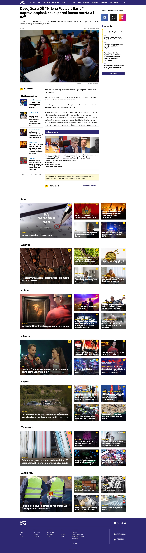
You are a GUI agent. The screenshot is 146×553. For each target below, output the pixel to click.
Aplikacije (75, 538)
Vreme (62, 536)
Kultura (36, 534)
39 (25, 130)
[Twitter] (113, 17)
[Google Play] (119, 534)
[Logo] (22, 2)
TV (61, 532)
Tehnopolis (50, 532)
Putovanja (37, 532)
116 (25, 112)
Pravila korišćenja (77, 534)
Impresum (74, 532)
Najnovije (32, 2)
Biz (21, 534)
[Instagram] (122, 17)
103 (25, 100)
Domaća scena (106, 366)
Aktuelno (25, 275)
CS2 (23, 366)
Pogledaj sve (113, 73)
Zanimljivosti (79, 505)
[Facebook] (104, 17)
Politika (32, 158)
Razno (24, 232)
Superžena (37, 536)
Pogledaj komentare (89, 185)
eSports (49, 530)
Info (21, 530)
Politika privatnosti (78, 536)
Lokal (48, 536)
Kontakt (74, 543)
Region (104, 230)
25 (25, 142)
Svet (76, 230)
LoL (76, 350)
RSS (73, 541)
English (24, 412)
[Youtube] (125, 523)
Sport (21, 532)
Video (62, 530)
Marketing (75, 530)
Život (21, 536)
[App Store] (119, 539)
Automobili (50, 534)
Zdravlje (36, 530)
